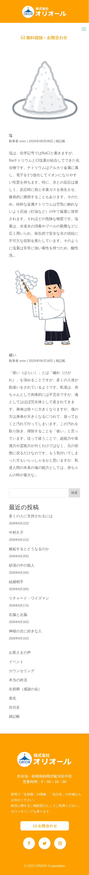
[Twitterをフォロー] (44, 843)
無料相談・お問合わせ (46, 37)
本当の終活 (18, 680)
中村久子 (16, 532)
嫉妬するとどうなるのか (29, 549)
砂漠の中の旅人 (21, 565)
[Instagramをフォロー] (60, 843)
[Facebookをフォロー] (29, 843)
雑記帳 (60, 141)
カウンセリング (21, 671)
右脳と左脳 (18, 615)
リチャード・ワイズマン (29, 598)
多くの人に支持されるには (31, 516)
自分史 (14, 707)
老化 (12, 698)
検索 (74, 492)
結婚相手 (16, 582)
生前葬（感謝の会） (25, 689)
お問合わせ (47, 825)
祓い (12, 355)
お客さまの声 (20, 652)
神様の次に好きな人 (25, 631)
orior (22, 141)
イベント (16, 662)
